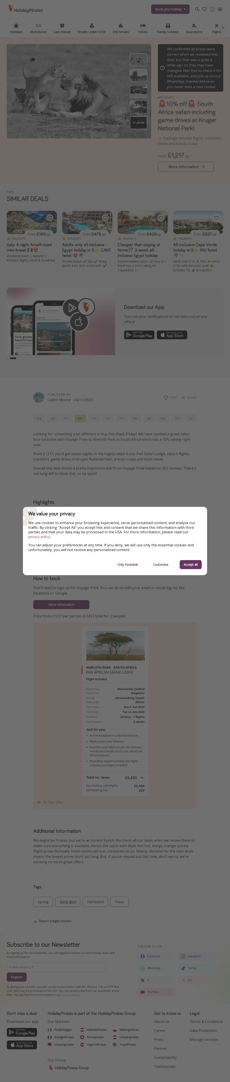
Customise (160, 564)
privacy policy (39, 537)
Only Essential (127, 564)
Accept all (191, 564)
